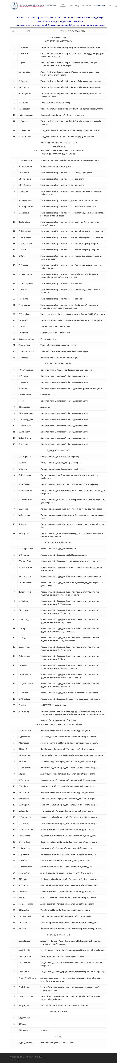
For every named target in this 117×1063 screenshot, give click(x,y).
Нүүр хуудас (63, 6)
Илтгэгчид (74, 6)
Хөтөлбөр (86, 6)
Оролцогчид (99, 6)
